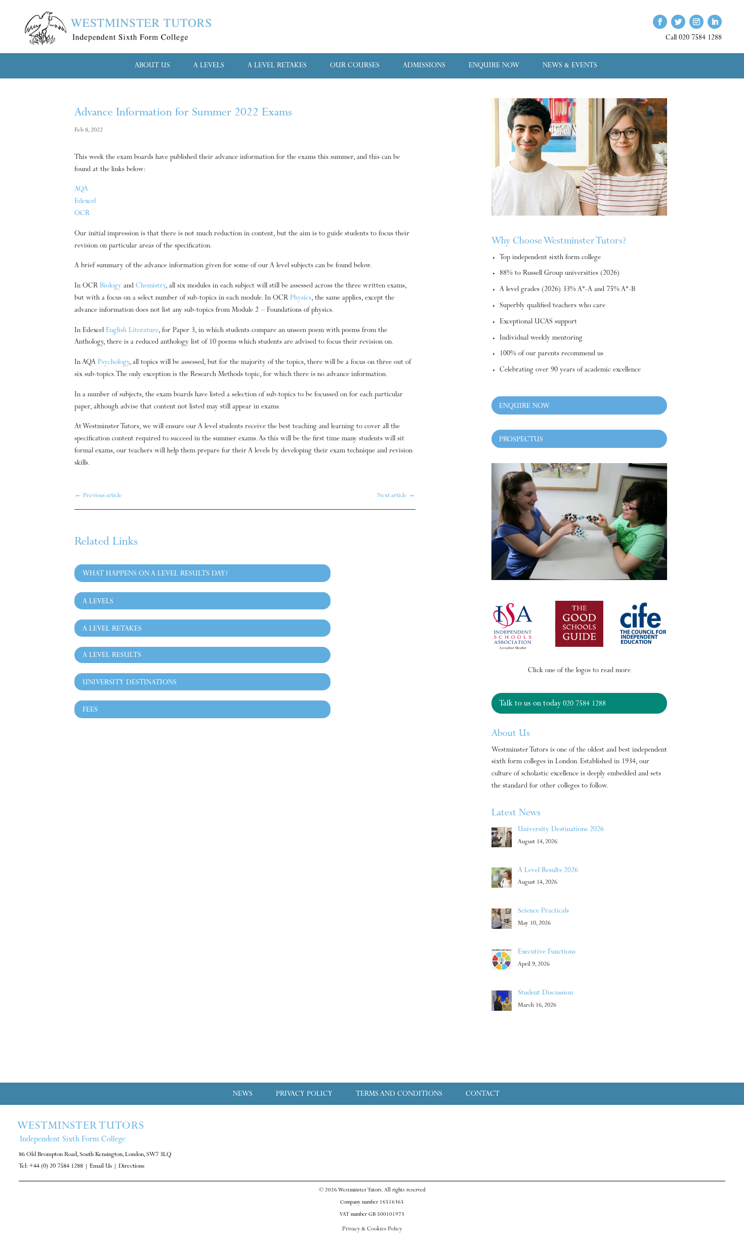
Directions (131, 1166)
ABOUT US (152, 66)
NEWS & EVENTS (570, 66)
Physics (300, 299)
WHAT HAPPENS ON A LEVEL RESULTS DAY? (155, 574)
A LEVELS (208, 66)
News (243, 1095)
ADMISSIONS (424, 66)
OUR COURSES (355, 66)
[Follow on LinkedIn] (715, 22)
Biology (110, 286)
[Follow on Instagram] (696, 22)
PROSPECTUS (521, 440)
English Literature (132, 331)
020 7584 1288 (584, 704)
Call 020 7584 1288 (694, 38)
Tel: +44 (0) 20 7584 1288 (51, 1166)
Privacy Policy (304, 1095)
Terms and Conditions (399, 1095)
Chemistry (151, 286)
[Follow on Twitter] (678, 22)
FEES (90, 711)
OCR (82, 214)
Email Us (101, 1166)
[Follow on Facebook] (660, 22)
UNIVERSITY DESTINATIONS (129, 683)
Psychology (113, 363)
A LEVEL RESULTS (111, 656)
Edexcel (85, 202)
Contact (483, 1095)
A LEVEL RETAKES (277, 66)
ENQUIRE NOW (494, 66)
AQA (81, 190)
